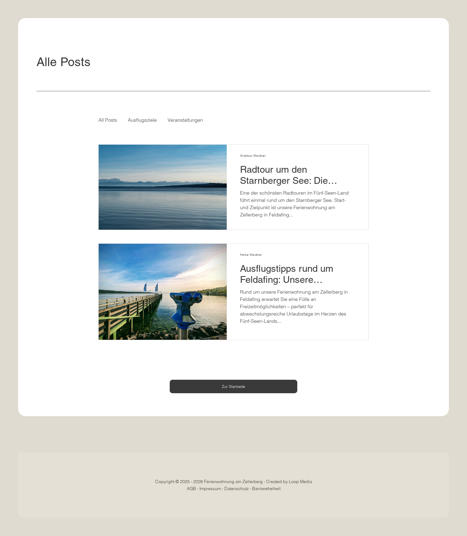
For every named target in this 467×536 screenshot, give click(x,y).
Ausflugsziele (142, 120)
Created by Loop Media (289, 481)
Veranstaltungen (185, 120)
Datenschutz (236, 488)
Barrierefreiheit (266, 488)
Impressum (210, 488)
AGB (191, 488)
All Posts (107, 120)
